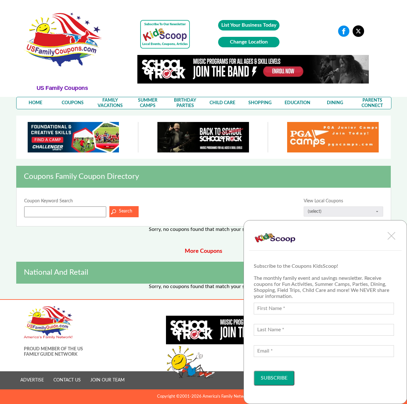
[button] (391, 236)
